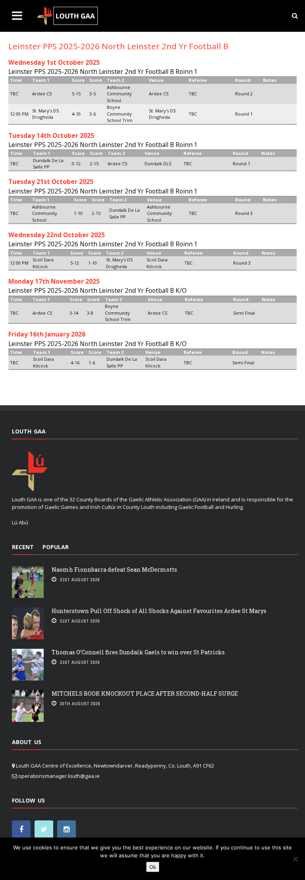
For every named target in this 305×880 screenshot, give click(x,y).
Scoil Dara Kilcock (43, 263)
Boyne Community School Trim (120, 113)
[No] (295, 859)
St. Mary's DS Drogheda (162, 114)
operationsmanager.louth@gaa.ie (59, 775)
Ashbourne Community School (119, 93)
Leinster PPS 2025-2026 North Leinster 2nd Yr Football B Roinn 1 (103, 71)
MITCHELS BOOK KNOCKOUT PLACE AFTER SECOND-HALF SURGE (145, 693)
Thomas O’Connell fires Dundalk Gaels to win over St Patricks (138, 652)
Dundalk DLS (158, 163)
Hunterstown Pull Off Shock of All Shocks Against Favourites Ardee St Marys (159, 611)
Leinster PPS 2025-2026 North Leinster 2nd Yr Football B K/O (97, 290)
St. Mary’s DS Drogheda (45, 114)
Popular (55, 547)
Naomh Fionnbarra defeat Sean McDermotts (114, 569)
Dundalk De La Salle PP (48, 163)
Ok (152, 867)
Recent (23, 547)
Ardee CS (42, 94)
